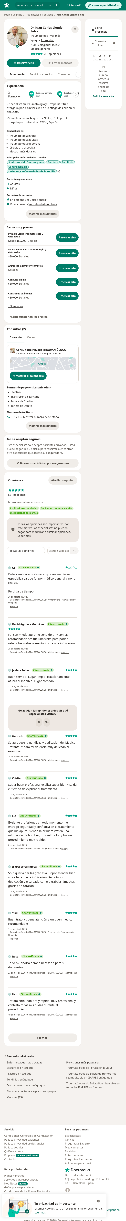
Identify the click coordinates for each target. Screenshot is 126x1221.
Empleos (21, 1155)
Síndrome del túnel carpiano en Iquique (31, 1091)
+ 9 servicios (15, 306)
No (47, 722)
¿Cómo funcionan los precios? (29, 317)
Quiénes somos (14, 1151)
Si (39, 722)
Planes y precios (14, 1175)
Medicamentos (74, 1147)
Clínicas (69, 1139)
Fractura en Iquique (19, 1073)
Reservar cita (67, 237)
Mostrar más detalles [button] (23, 151)
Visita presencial (104, 29)
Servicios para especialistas (21, 1179)
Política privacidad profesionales (24, 1143)
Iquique (48, 14)
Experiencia (17, 74)
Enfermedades (74, 1155)
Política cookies (13, 1147)
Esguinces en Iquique (20, 1068)
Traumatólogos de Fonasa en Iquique (89, 1068)
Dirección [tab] (16, 337)
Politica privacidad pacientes (22, 1139)
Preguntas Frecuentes (78, 1159)
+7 (58, 171)
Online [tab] (31, 337)
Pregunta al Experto (77, 1143)
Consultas (64, 74)
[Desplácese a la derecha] (78, 74)
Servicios (70, 1151)
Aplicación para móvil (78, 1163)
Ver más (53, 1039)
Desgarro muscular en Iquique (26, 1085)
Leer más (40, 1212)
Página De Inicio (13, 14)
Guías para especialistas (19, 1187)
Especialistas (73, 1135)
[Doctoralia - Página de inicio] (8, 5)
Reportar (14, 606)
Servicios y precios (41, 74)
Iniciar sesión (75, 5)
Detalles (33, 241)
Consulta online (103, 43)
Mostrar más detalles (44, 215)
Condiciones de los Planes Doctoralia (27, 1191)
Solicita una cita (103, 96)
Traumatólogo (33, 14)
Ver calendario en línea (43, 204)
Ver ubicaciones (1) (36, 200)
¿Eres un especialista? (102, 5)
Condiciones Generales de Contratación (28, 1135)
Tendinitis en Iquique (20, 1079)
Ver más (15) (15, 1097)
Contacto (10, 1159)
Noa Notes (15, 1183)
